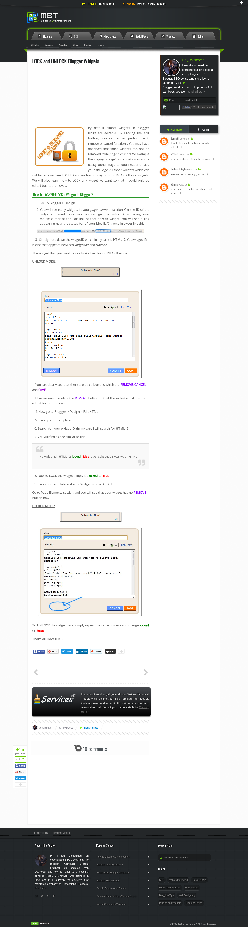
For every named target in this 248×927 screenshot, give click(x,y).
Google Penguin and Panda (123, 888)
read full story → (198, 91)
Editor (200, 36)
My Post (174, 154)
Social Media (141, 36)
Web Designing (187, 895)
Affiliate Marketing (178, 880)
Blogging (47, 36)
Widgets (170, 36)
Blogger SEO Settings (123, 880)
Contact (87, 44)
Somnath (175, 138)
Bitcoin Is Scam (106, 3)
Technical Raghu (179, 169)
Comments (176, 129)
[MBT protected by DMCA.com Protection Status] (40, 925)
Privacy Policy (41, 832)
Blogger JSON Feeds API (123, 864)
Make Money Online (169, 887)
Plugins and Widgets (170, 903)
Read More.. (42, 888)
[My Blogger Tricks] (69, 18)
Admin (174, 184)
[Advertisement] (90, 95)
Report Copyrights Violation (123, 904)
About (75, 44)
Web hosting (191, 887)
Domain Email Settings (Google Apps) (123, 896)
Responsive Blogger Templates (123, 872)
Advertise (63, 44)
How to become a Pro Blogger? (123, 856)
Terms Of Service (61, 832)
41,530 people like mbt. (203, 107)
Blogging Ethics (194, 903)
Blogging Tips (166, 895)
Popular (205, 129)
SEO (75, 36)
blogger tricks (91, 727)
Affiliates (35, 44)
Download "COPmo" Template (151, 3)
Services (49, 44)
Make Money (109, 36)
